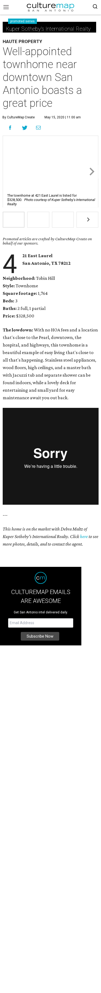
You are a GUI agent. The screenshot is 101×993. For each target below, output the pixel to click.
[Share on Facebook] (10, 127)
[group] (14, 220)
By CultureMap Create (18, 117)
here (84, 536)
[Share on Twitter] (25, 127)
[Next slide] (91, 171)
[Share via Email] (38, 127)
